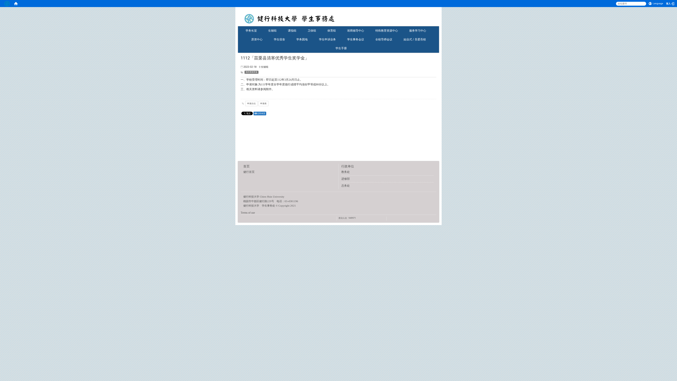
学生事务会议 (355, 39)
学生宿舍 (279, 39)
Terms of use (248, 212)
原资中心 (257, 39)
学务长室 (251, 30)
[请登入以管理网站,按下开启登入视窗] (7, 3)
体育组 (331, 30)
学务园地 (302, 39)
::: (437, 25)
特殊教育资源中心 (386, 30)
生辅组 (272, 30)
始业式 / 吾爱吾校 (415, 39)
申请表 (263, 103)
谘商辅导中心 (355, 30)
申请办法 (251, 103)
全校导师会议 (383, 39)
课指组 (292, 30)
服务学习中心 (417, 30)
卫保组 (312, 30)
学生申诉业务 (327, 39)
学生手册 (341, 48)
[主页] (338, 16)
